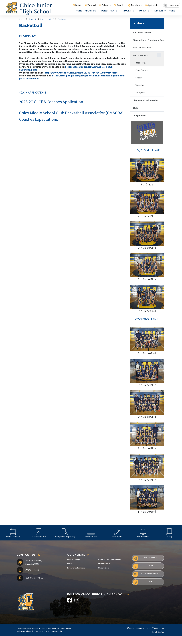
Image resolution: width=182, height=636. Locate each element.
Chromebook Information (145, 100)
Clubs (135, 107)
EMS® (49, 631)
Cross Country (142, 70)
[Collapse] (159, 55)
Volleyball (140, 92)
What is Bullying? (73, 560)
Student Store (103, 568)
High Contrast (159, 628)
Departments (109, 10)
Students (128, 10)
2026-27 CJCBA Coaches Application (51, 101)
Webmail (92, 5)
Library (158, 10)
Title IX (151, 581)
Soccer (138, 77)
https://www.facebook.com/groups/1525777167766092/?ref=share (81, 72)
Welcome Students (142, 32)
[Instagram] (76, 601)
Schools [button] (105, 5)
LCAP (151, 566)
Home (79, 10)
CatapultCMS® (40, 631)
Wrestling (140, 85)
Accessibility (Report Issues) (151, 574)
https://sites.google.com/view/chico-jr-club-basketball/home (66, 68)
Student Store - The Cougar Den (148, 40)
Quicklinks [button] (153, 5)
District (78, 5)
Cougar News (139, 115)
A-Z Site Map (159, 632)
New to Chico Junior (142, 47)
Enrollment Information (76, 568)
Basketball (62, 19)
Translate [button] (135, 5)
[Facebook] (69, 601)
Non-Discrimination (151, 558)
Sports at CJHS (47, 19)
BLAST (69, 564)
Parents (144, 10)
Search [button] (120, 5)
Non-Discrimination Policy (139, 628)
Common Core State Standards (110, 560)
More (172, 10)
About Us (90, 10)
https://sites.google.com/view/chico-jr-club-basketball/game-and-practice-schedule (72, 77)
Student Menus (104, 564)
